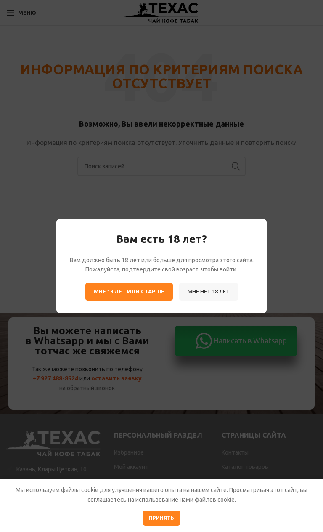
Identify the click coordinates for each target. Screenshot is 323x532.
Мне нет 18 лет (209, 291)
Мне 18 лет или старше (129, 291)
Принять (161, 518)
